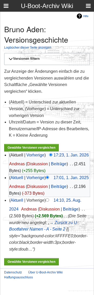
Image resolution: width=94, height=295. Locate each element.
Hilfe (86, 16)
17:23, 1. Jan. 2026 (71, 155)
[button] (46, 59)
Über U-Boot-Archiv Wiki (45, 272)
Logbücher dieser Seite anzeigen (27, 47)
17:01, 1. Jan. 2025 (71, 177)
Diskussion (37, 164)
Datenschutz (13, 272)
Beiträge (59, 164)
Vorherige (35, 155)
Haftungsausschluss (18, 277)
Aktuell (16, 177)
